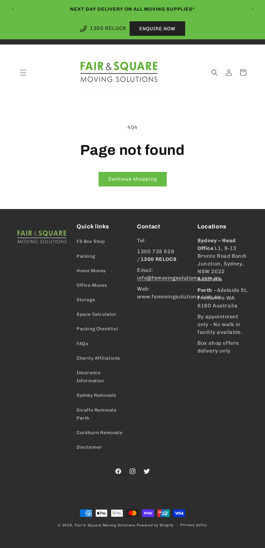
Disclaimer (89, 447)
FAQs (82, 343)
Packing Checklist (97, 329)
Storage (86, 300)
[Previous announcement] (12, 9)
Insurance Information (90, 377)
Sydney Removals (96, 395)
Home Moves (91, 271)
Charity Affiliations (98, 358)
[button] (23, 72)
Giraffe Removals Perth (97, 414)
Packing (86, 256)
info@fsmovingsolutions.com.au (179, 278)
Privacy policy (193, 525)
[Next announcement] (252, 9)
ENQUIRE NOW (157, 29)
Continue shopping (132, 179)
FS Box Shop (91, 241)
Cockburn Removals (99, 432)
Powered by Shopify (155, 525)
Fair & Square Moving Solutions (105, 525)
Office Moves (92, 285)
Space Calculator (97, 314)
